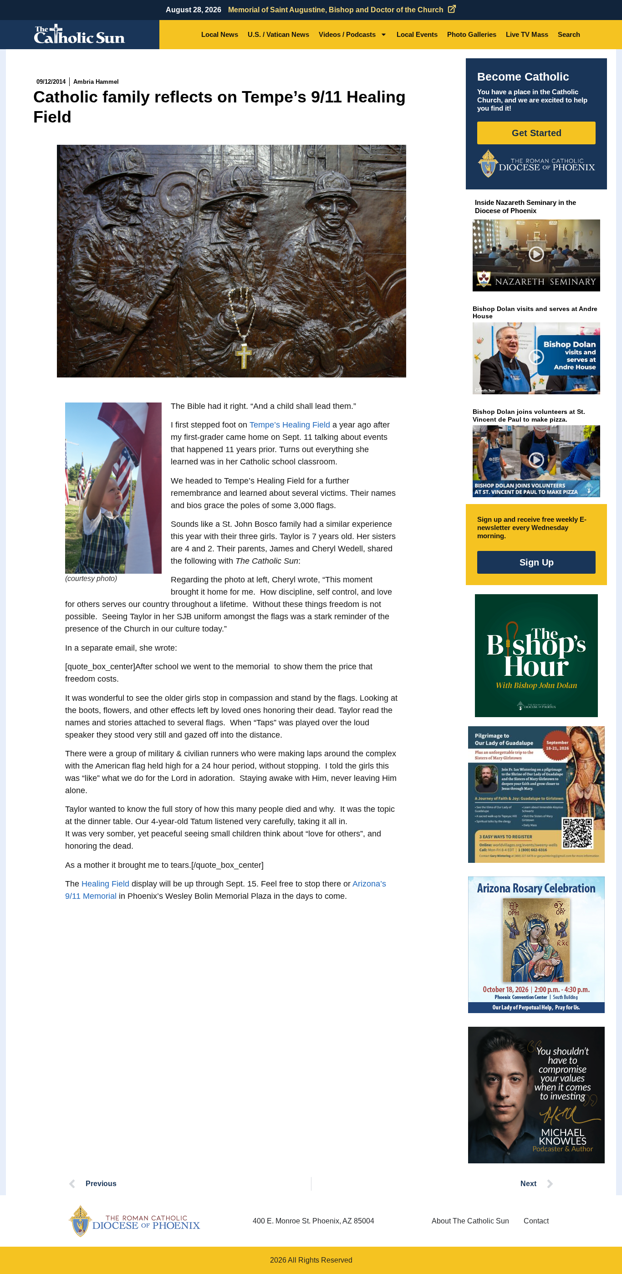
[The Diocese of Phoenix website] (134, 1221)
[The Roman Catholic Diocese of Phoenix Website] (536, 163)
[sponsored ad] (536, 794)
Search (569, 34)
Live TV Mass (527, 34)
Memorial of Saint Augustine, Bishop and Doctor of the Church (336, 10)
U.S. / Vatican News (278, 34)
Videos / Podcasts (347, 34)
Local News (219, 34)
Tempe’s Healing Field (290, 424)
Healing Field (105, 883)
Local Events (417, 34)
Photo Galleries (471, 34)
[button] (537, 255)
